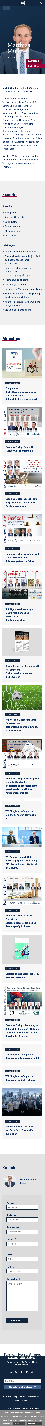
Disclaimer (33, 1397)
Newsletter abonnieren (21, 1387)
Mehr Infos (19, 1423)
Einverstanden (34, 1423)
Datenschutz (21, 1401)
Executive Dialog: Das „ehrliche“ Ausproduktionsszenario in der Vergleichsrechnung (22, 503)
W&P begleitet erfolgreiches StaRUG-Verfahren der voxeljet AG (21, 815)
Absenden (15, 1321)
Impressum (19, 1397)
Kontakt (7, 1397)
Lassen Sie (33, 61)
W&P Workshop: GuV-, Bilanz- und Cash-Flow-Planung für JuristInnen (21, 1130)
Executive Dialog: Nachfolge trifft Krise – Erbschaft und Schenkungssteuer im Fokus (22, 558)
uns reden (33, 66)
